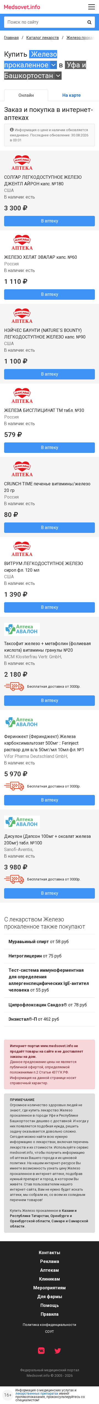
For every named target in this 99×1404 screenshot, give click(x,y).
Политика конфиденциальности (49, 1325)
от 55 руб (49, 980)
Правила (50, 1314)
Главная (11, 37)
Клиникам (49, 1279)
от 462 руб (34, 1019)
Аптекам (49, 1270)
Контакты (49, 1252)
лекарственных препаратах (36, 1393)
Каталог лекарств (42, 37)
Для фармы (49, 1296)
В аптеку (49, 221)
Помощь (49, 1305)
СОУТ (49, 1331)
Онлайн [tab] (26, 95)
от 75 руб (35, 956)
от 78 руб (48, 1004)
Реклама (49, 1261)
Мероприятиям (49, 1287)
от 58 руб (39, 941)
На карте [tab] (71, 95)
